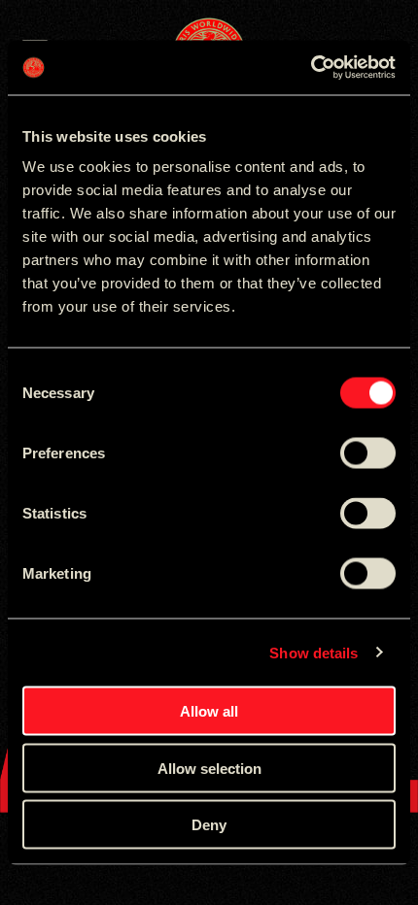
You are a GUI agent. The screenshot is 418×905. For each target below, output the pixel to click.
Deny (209, 825)
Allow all (209, 711)
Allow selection (209, 767)
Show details (313, 652)
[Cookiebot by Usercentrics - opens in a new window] (311, 68)
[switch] (368, 453)
